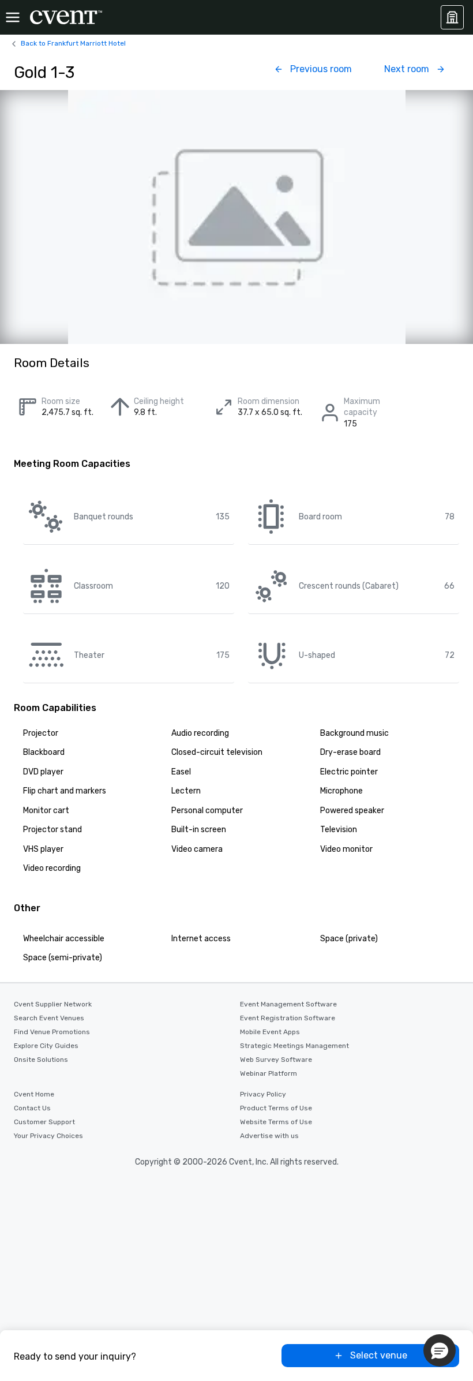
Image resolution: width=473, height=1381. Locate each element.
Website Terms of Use (276, 1122)
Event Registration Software (287, 1018)
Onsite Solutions (41, 1060)
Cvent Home (34, 1094)
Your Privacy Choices (48, 1136)
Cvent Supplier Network (53, 1004)
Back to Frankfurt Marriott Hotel (73, 43)
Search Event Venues (49, 1018)
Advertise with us (269, 1136)
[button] (439, 1350)
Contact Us (32, 1108)
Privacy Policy (263, 1094)
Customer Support (44, 1122)
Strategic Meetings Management (294, 1046)
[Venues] (452, 17)
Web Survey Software (276, 1060)
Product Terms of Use (276, 1108)
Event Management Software (288, 1004)
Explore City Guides (46, 1046)
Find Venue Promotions (52, 1032)
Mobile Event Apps (270, 1032)
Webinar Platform (268, 1073)
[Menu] (12, 17)
